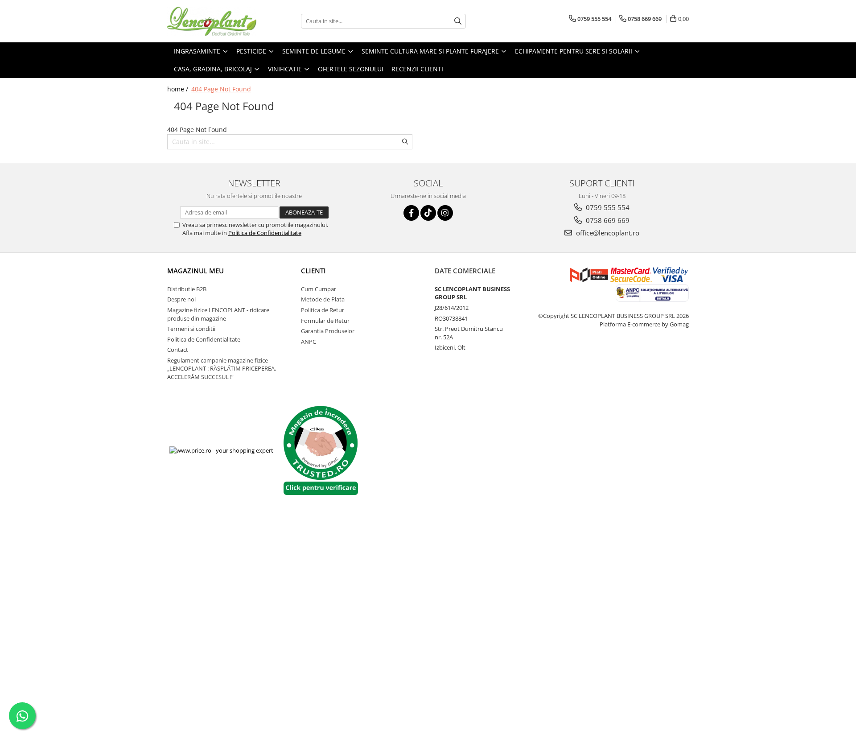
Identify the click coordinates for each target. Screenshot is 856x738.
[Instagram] (445, 213)
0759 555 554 (607, 207)
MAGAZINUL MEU (195, 270)
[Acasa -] (211, 21)
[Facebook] (411, 213)
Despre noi (181, 299)
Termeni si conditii (191, 329)
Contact (177, 350)
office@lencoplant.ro (606, 232)
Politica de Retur (322, 310)
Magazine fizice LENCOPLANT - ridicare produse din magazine (218, 314)
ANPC (308, 342)
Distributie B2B (186, 289)
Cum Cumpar (318, 289)
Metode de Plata (323, 299)
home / (178, 89)
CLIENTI (313, 270)
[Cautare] (458, 21)
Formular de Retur (325, 321)
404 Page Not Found (221, 89)
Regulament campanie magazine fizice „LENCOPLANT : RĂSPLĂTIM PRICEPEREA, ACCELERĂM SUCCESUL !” (221, 368)
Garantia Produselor (327, 331)
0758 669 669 (607, 220)
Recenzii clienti (417, 69)
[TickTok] (428, 213)
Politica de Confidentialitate (264, 233)
